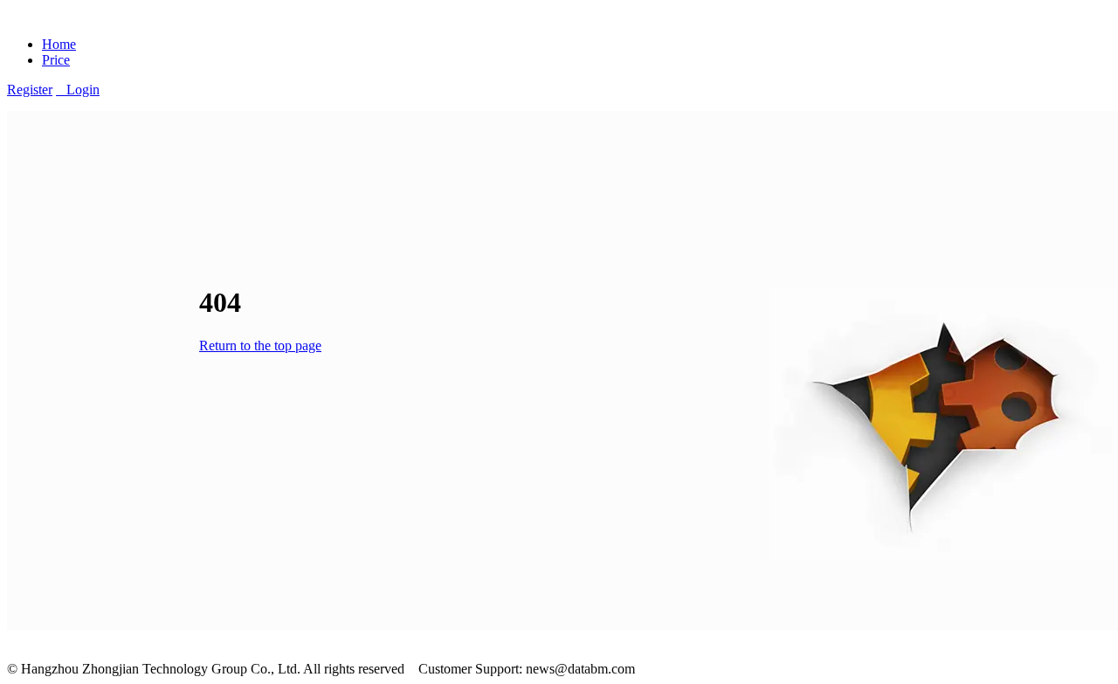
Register (29, 89)
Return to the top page (260, 345)
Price (56, 59)
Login (78, 89)
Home (59, 44)
